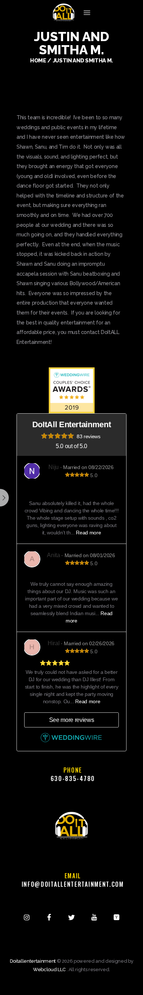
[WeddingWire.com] (71, 741)
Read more (88, 532)
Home (38, 60)
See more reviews (71, 720)
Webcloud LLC (49, 969)
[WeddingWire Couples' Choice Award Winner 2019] (72, 371)
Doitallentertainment (33, 961)
